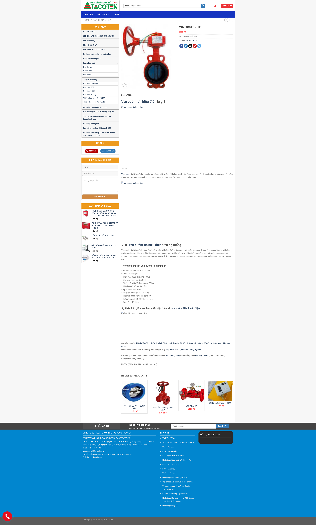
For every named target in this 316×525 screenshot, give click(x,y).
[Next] (233, 398)
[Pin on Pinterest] (195, 46)
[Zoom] (124, 85)
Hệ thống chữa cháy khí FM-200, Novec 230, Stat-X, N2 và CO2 (99, 134)
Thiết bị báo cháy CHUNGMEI (94, 98)
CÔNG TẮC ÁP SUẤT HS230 (220, 403)
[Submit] (203, 6)
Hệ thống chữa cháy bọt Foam (95, 107)
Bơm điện (87, 74)
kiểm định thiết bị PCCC (198, 343)
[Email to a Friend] (190, 46)
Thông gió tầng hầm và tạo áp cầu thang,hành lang (97, 117)
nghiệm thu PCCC (177, 343)
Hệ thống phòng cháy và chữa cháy (97, 54)
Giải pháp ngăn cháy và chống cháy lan (98, 112)
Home (86, 20)
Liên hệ (117, 14)
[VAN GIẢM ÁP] (191, 392)
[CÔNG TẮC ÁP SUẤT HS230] (220, 391)
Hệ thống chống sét (91, 124)
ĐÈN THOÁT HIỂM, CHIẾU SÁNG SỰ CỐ (98, 36)
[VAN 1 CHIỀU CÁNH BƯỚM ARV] (134, 392)
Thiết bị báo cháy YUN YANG (94, 102)
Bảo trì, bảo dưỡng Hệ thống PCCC (97, 128)
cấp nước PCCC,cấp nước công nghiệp (183, 349)
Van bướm (125, 174)
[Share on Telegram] (199, 46)
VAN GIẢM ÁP (191, 406)
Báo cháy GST (88, 87)
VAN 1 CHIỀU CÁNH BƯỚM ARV (134, 407)
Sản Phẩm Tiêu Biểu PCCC (94, 50)
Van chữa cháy (102, 20)
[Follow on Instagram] (99, 426)
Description (126, 95)
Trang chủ (87, 14)
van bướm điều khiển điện (185, 308)
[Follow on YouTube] (107, 426)
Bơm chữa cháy (89, 63)
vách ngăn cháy (202, 355)
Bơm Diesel (87, 71)
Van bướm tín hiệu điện (138, 102)
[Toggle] (117, 63)
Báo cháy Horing (89, 95)
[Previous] (121, 398)
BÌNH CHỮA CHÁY (90, 45)
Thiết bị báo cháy (90, 80)
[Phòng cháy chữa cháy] (101, 5)
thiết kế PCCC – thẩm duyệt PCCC (151, 343)
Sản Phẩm (102, 14)
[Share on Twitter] (186, 46)
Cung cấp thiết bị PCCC (92, 59)
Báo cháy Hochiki (89, 91)
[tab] (126, 95)
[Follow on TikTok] (103, 426)
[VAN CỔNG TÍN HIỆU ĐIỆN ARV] (163, 393)
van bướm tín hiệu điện (145, 245)
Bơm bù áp (87, 67)
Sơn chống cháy (173, 355)
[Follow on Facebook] (95, 426)
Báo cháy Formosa (90, 84)
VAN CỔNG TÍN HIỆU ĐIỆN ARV (163, 409)
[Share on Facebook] (181, 46)
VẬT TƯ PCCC (89, 32)
